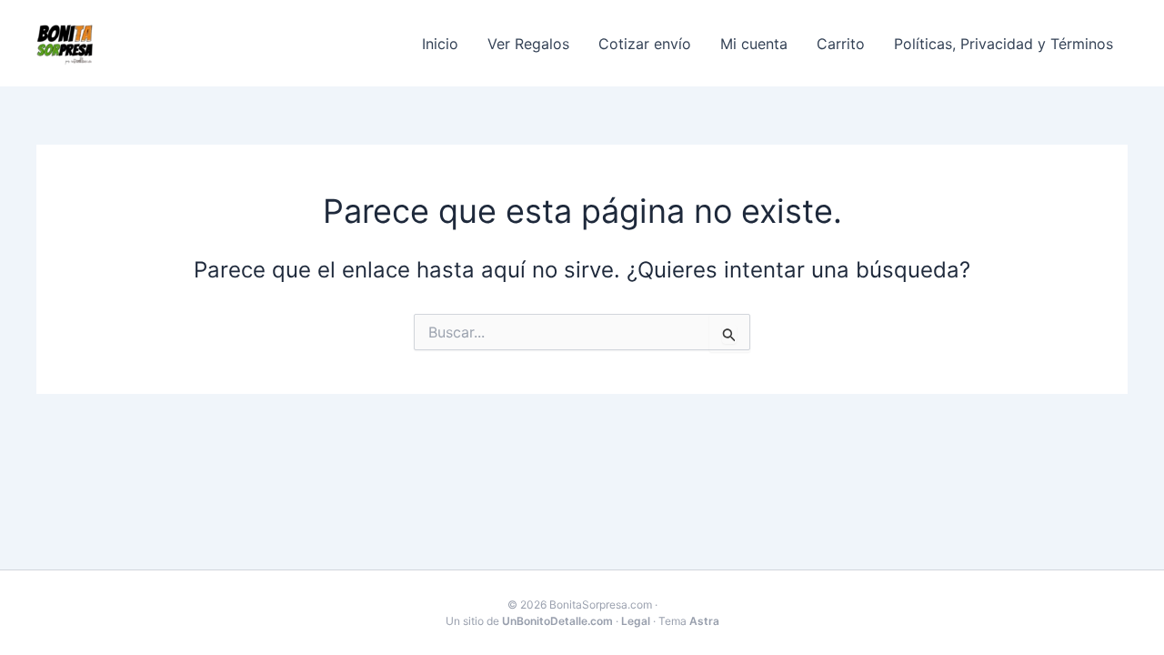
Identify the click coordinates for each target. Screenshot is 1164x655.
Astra (704, 621)
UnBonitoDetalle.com (557, 621)
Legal (635, 621)
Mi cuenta (754, 44)
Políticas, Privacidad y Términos (1003, 44)
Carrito (841, 44)
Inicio (440, 44)
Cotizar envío (644, 44)
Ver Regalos (528, 44)
